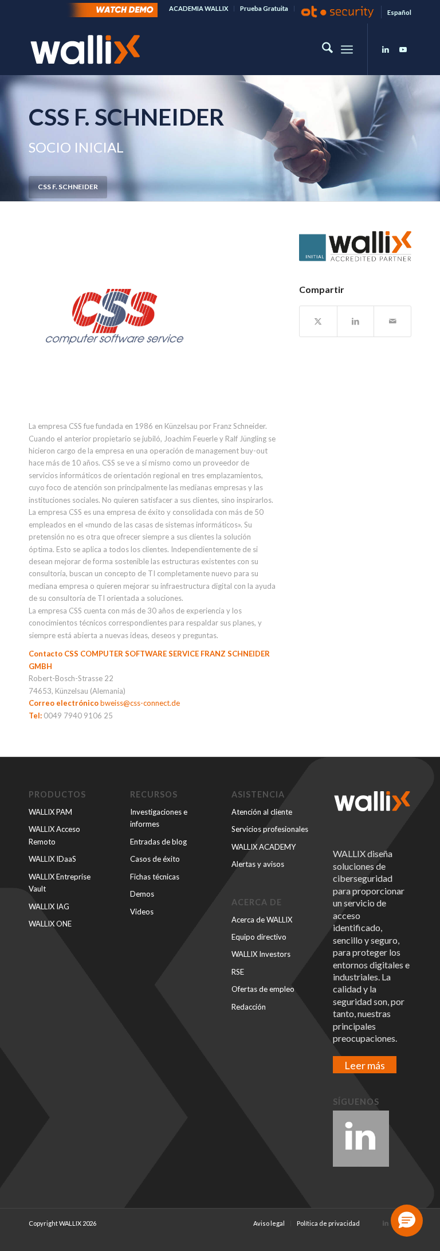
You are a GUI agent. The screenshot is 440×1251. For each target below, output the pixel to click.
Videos (142, 911)
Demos (142, 893)
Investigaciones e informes (158, 817)
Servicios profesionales (269, 829)
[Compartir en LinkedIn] (355, 321)
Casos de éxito (155, 858)
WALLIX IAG (49, 906)
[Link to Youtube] (402, 49)
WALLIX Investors (260, 954)
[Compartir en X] (318, 321)
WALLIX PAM (50, 811)
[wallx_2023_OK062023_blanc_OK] (85, 49)
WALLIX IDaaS (52, 858)
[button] (407, 1221)
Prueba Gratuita (264, 8)
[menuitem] (198, 8)
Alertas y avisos (257, 864)
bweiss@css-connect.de (140, 702)
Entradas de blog (158, 841)
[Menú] (347, 49)
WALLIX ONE (50, 923)
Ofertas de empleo (262, 989)
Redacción (248, 1006)
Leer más (364, 1065)
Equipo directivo (258, 936)
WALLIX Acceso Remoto (54, 835)
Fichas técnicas (154, 876)
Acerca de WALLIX (261, 919)
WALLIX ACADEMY (263, 846)
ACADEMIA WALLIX (198, 8)
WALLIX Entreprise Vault (60, 882)
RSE (237, 971)
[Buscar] (322, 49)
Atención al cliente (261, 811)
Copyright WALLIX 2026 (62, 1223)
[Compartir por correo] (392, 321)
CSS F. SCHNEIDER (68, 186)
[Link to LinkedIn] (385, 49)
